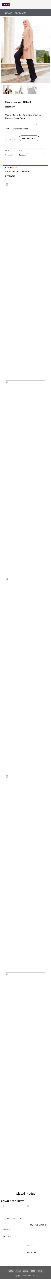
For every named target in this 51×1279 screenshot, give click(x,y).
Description (11, 167)
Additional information (17, 172)
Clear (35, 124)
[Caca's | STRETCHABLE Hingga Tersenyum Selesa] (6, 4)
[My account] (43, 4)
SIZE (7, 128)
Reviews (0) (10, 176)
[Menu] (15, 4)
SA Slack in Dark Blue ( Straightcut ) (11, 1232)
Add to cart (29, 138)
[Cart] (47, 4)
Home (8, 13)
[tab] (25, 167)
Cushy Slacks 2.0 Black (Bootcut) (36, 1248)
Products (20, 13)
